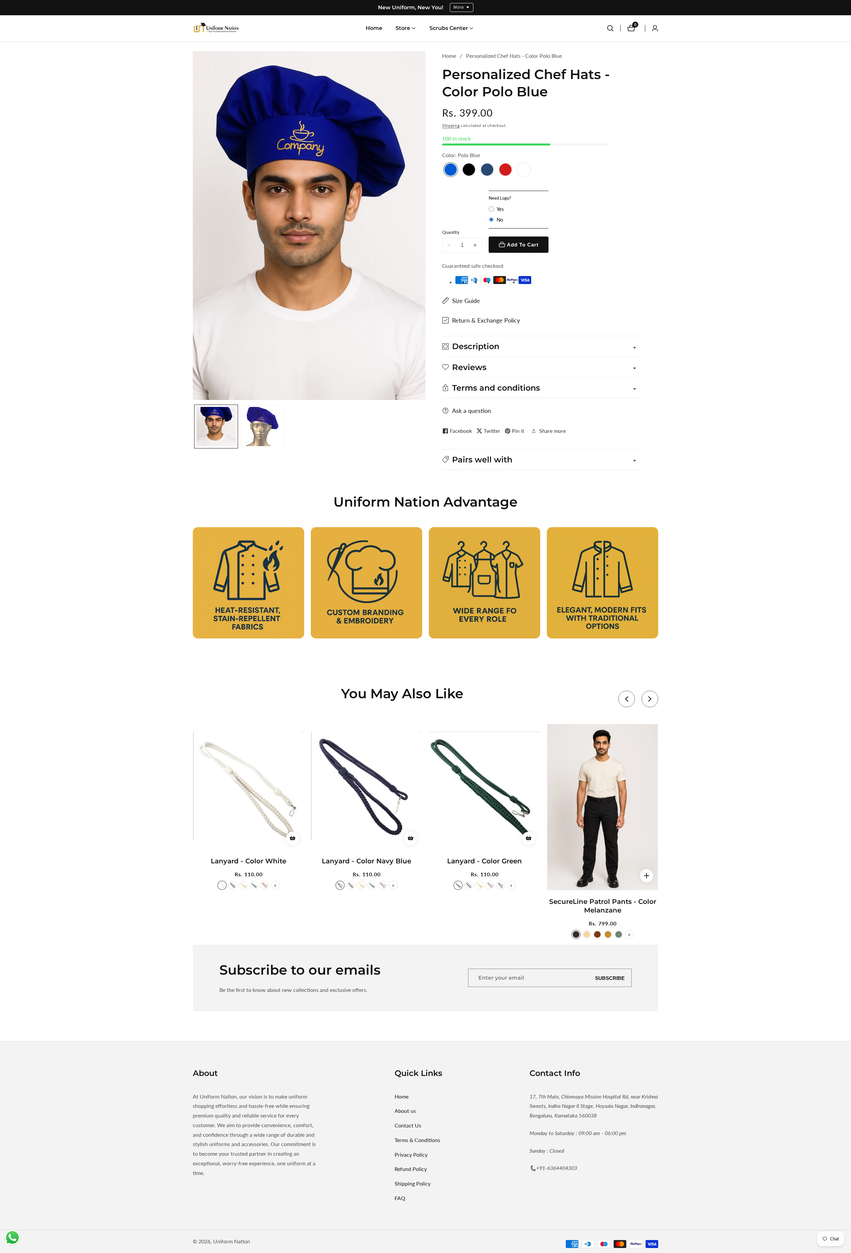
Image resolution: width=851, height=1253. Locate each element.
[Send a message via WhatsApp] (12, 1237)
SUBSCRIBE (610, 978)
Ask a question (471, 410)
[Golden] (243, 885)
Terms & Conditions (417, 1140)
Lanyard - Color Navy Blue (366, 861)
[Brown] (586, 934)
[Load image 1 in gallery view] (216, 426)
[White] (523, 170)
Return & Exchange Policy (486, 320)
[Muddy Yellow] (608, 934)
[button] (403, 28)
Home (374, 28)
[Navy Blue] (487, 170)
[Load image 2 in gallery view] (262, 426)
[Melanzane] (576, 934)
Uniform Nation (231, 1241)
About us (405, 1111)
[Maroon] (264, 885)
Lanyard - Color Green (484, 861)
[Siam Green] (618, 934)
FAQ (400, 1198)
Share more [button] (552, 431)
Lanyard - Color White (248, 861)
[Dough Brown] (597, 934)
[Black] (468, 170)
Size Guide (466, 300)
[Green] (254, 885)
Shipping (451, 125)
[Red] (505, 170)
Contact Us (408, 1125)
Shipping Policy (412, 1183)
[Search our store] (610, 28)
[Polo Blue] (450, 170)
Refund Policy (411, 1169)
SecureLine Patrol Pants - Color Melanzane (602, 906)
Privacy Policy (411, 1154)
